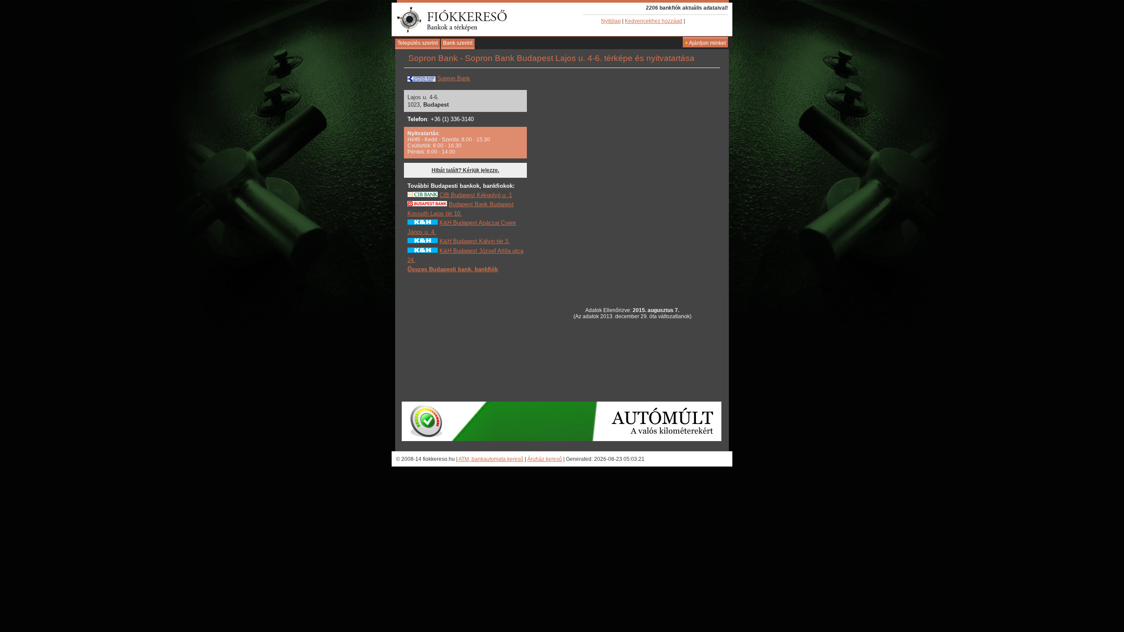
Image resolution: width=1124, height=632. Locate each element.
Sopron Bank (453, 78)
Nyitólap (611, 21)
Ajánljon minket (705, 43)
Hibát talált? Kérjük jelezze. (465, 170)
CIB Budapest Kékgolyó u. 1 (476, 195)
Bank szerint (457, 43)
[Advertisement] (473, 336)
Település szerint (417, 43)
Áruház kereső (544, 459)
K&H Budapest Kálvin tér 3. (475, 241)
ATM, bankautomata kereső (490, 459)
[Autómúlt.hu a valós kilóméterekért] (561, 439)
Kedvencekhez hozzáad (653, 21)
